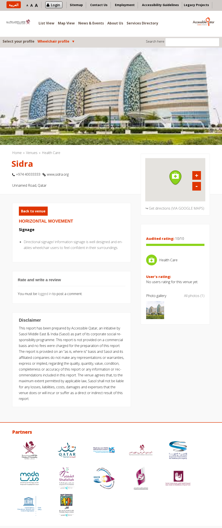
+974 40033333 (28, 174)
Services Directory (142, 23)
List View (46, 23)
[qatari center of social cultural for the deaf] (141, 478)
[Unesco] (29, 505)
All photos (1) (194, 295)
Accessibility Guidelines (160, 5)
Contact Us (99, 5)
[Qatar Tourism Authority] (67, 450)
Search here (155, 41)
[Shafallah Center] (67, 478)
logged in (45, 293)
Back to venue (33, 211)
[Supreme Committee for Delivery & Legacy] (178, 450)
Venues (32, 152)
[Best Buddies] (67, 505)
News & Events (91, 23)
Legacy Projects (196, 5)
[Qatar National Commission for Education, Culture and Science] (141, 450)
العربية (13, 4)
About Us (115, 23)
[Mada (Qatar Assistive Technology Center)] (29, 478)
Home (17, 152)
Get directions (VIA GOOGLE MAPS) (176, 208)
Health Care (51, 152)
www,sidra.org (58, 174)
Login (55, 5)
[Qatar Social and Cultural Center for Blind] (104, 478)
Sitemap (76, 5)
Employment (125, 5)
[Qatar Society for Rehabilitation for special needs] (178, 478)
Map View (66, 23)
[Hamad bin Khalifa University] (104, 450)
